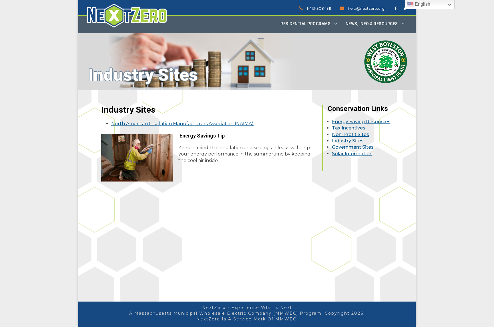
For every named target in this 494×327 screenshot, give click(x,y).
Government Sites (353, 147)
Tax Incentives (348, 128)
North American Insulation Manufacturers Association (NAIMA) (182, 123)
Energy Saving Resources (361, 121)
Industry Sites (348, 140)
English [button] (422, 4)
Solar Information (352, 153)
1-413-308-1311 (319, 8)
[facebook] (396, 8)
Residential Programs (305, 23)
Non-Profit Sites (350, 134)
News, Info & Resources (372, 23)
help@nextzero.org (366, 8)
